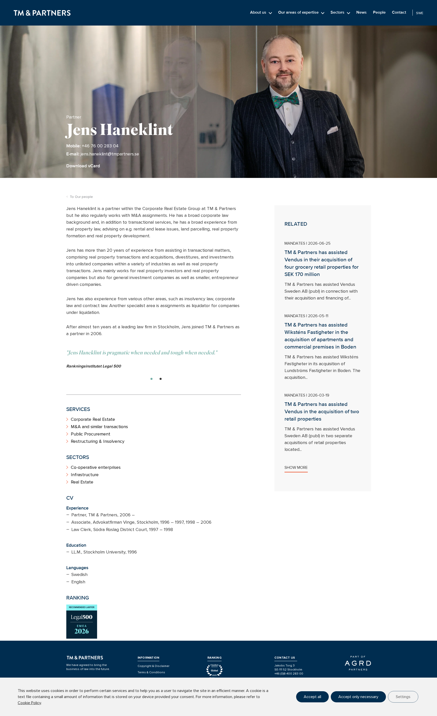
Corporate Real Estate (93, 419)
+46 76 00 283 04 (100, 146)
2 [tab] (161, 379)
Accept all (312, 696)
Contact (399, 12)
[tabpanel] (153, 359)
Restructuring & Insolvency (97, 441)
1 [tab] (151, 379)
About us (258, 12)
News (361, 12)
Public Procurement (90, 434)
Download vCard (83, 166)
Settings (403, 696)
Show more (296, 467)
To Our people (81, 197)
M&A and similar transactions (99, 426)
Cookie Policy (29, 702)
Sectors (337, 12)
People (379, 12)
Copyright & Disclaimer (153, 666)
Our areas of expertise (298, 12)
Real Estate (82, 482)
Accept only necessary (358, 696)
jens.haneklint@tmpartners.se (110, 154)
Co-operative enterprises (96, 467)
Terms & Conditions (151, 672)
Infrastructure (85, 474)
